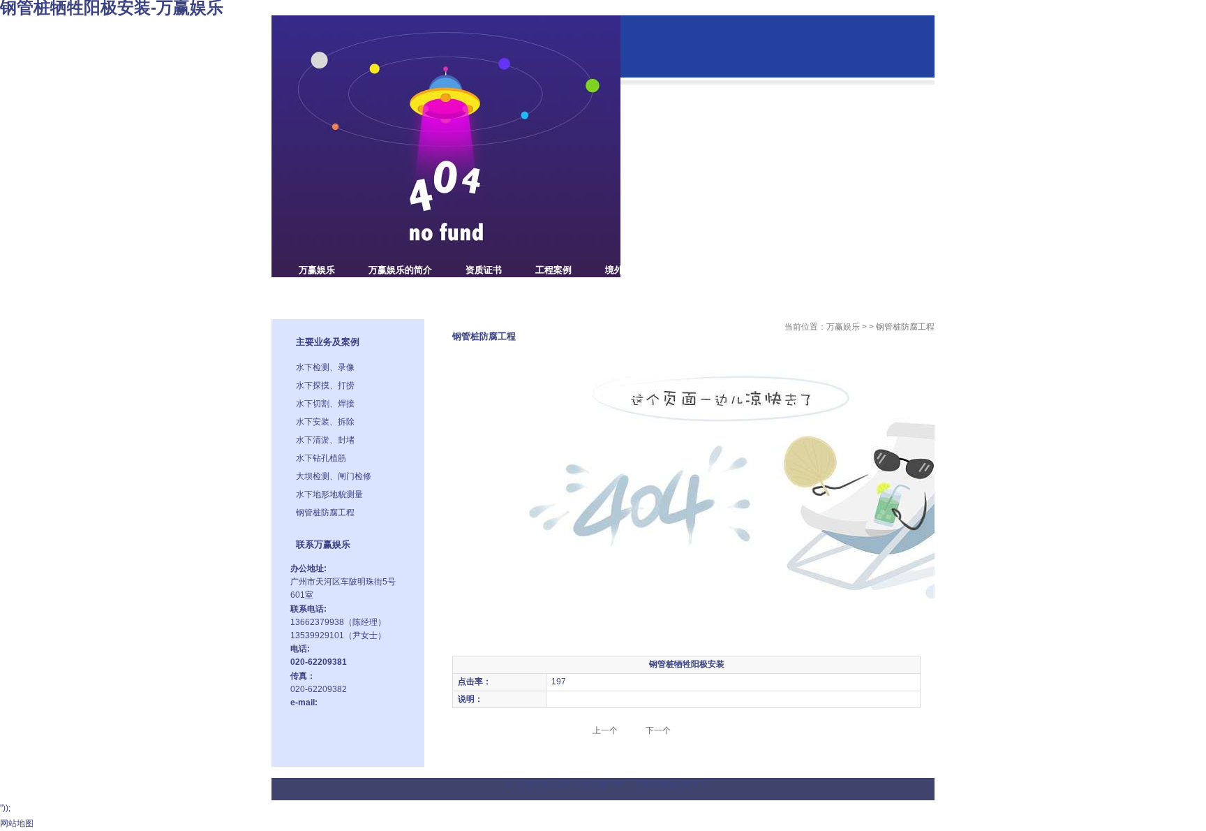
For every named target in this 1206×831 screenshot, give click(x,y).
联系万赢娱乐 (326, 294)
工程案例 (553, 270)
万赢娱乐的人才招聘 (855, 270)
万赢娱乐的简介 (400, 270)
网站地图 (17, 823)
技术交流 (763, 270)
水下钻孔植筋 (321, 458)
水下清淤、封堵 (325, 440)
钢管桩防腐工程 (325, 512)
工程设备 (693, 270)
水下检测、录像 (325, 367)
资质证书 (484, 270)
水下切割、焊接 (325, 404)
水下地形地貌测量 (329, 494)
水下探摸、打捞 (325, 385)
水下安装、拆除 (325, 422)
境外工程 (623, 270)
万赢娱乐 (317, 270)
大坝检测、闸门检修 (333, 476)
